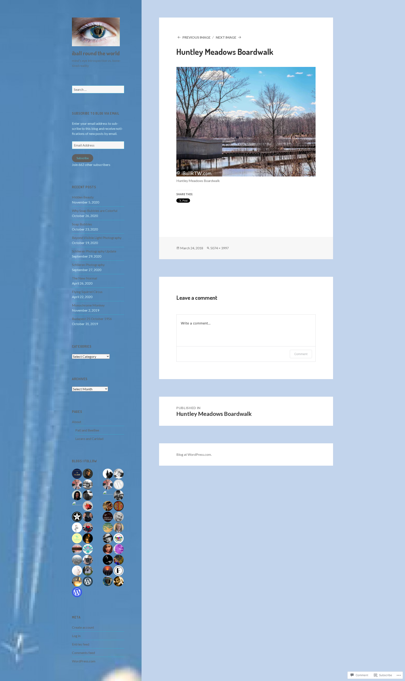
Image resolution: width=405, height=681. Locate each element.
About (76, 422)
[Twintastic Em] (88, 527)
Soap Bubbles (82, 224)
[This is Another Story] (108, 527)
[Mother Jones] (108, 495)
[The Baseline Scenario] (88, 517)
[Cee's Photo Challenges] (118, 560)
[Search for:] (98, 89)
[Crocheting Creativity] (118, 484)
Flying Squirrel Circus (87, 292)
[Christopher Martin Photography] (108, 571)
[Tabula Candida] (77, 527)
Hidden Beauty (83, 197)
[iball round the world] (108, 581)
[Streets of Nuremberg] (108, 517)
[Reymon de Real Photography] (118, 581)
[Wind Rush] (118, 527)
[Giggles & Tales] (77, 495)
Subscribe (83, 158)
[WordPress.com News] (77, 592)
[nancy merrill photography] (88, 506)
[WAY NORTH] (88, 538)
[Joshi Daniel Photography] (108, 560)
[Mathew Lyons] (118, 517)
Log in (76, 636)
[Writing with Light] (77, 581)
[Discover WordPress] (88, 581)
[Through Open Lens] (88, 560)
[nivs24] (108, 549)
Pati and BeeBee (87, 430)
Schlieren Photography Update (94, 251)
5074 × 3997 (219, 248)
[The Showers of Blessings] (77, 506)
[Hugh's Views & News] (118, 538)
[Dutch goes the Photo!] (118, 571)
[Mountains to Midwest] (77, 474)
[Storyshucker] (88, 571)
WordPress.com (83, 661)
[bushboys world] (108, 474)
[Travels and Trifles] (88, 474)
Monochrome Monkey (88, 305)
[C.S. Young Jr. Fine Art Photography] (108, 538)
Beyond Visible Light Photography (97, 238)
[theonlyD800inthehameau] (108, 484)
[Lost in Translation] (108, 506)
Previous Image (196, 37)
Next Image (226, 37)
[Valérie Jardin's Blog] (118, 495)
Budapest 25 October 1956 (92, 319)
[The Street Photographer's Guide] (88, 484)
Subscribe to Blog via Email (95, 113)
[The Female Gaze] (118, 549)
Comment (301, 354)
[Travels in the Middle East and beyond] (88, 549)
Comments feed (83, 653)
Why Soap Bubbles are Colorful (94, 211)
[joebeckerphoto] (77, 549)
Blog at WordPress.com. (194, 454)
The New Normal (84, 278)
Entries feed (80, 644)
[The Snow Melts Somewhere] (77, 538)
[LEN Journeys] (77, 517)
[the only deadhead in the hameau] (77, 484)
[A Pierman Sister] (77, 560)
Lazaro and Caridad (89, 439)
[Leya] (118, 474)
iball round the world (96, 53)
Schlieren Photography (88, 265)
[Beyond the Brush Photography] (118, 506)
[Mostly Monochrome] (88, 495)
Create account (83, 627)
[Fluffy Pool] (77, 571)
